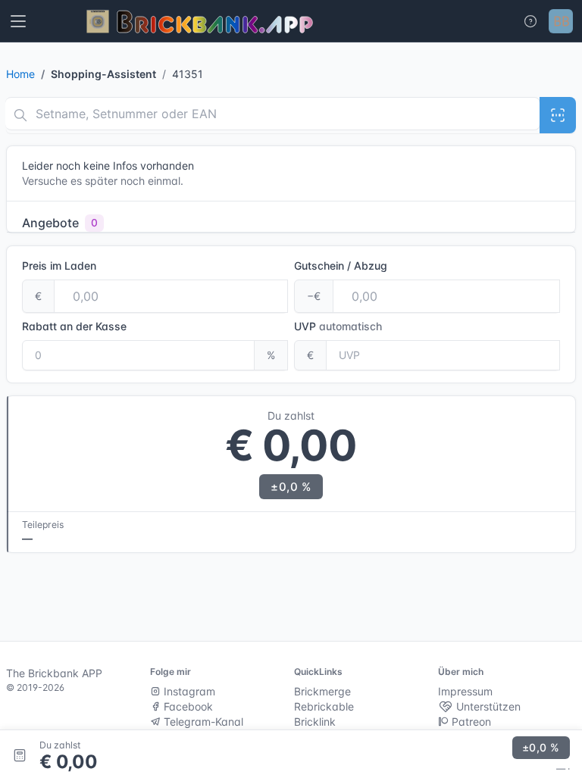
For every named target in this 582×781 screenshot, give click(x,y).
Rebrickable (324, 706)
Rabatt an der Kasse (74, 326)
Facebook (187, 706)
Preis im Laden (59, 265)
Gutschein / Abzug (340, 265)
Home (20, 73)
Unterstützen (487, 706)
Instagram (188, 691)
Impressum (465, 691)
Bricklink (315, 721)
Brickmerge (322, 691)
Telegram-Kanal (202, 721)
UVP (338, 326)
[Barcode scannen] (558, 115)
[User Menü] (561, 21)
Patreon (470, 721)
